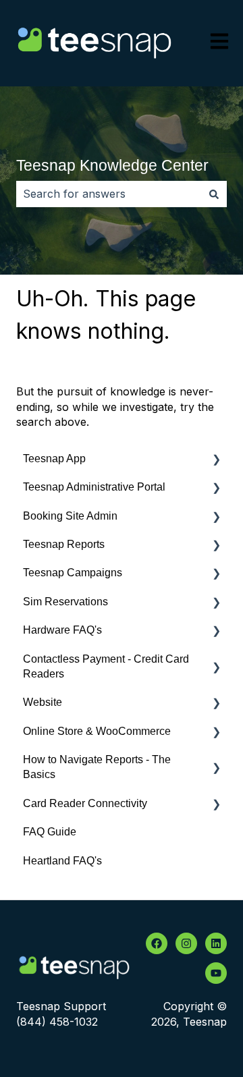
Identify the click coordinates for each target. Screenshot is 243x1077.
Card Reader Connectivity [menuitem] (85, 803)
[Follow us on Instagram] (186, 943)
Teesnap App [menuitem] (54, 458)
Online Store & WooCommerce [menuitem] (97, 731)
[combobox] (108, 193)
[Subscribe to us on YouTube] (216, 973)
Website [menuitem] (42, 702)
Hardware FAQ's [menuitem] (62, 630)
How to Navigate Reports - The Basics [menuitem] (97, 767)
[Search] (214, 193)
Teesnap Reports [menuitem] (64, 544)
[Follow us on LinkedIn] (216, 943)
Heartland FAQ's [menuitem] (62, 860)
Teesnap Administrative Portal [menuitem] (94, 487)
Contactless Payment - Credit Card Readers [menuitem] (106, 666)
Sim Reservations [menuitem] (65, 601)
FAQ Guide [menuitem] (49, 831)
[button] (216, 460)
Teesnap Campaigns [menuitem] (72, 572)
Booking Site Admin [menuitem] (70, 516)
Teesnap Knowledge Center (112, 165)
